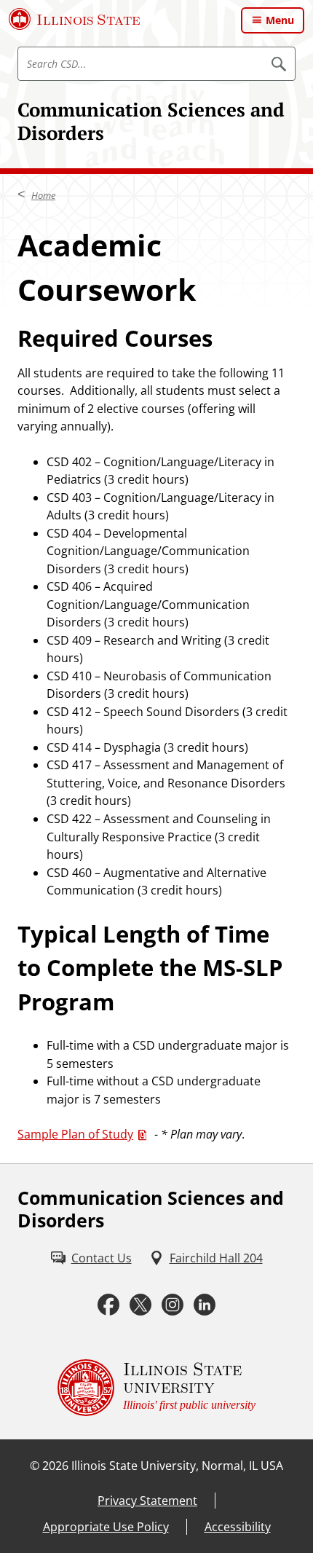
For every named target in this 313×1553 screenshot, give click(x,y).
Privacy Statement (147, 1501)
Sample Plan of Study (75, 1134)
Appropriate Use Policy (106, 1527)
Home (43, 195)
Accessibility (238, 1527)
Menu (280, 20)
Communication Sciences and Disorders (151, 121)
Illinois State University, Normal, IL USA (177, 1466)
